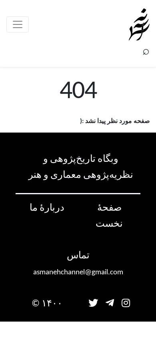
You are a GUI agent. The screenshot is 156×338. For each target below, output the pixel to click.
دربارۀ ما (47, 208)
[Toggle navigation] (17, 24)
